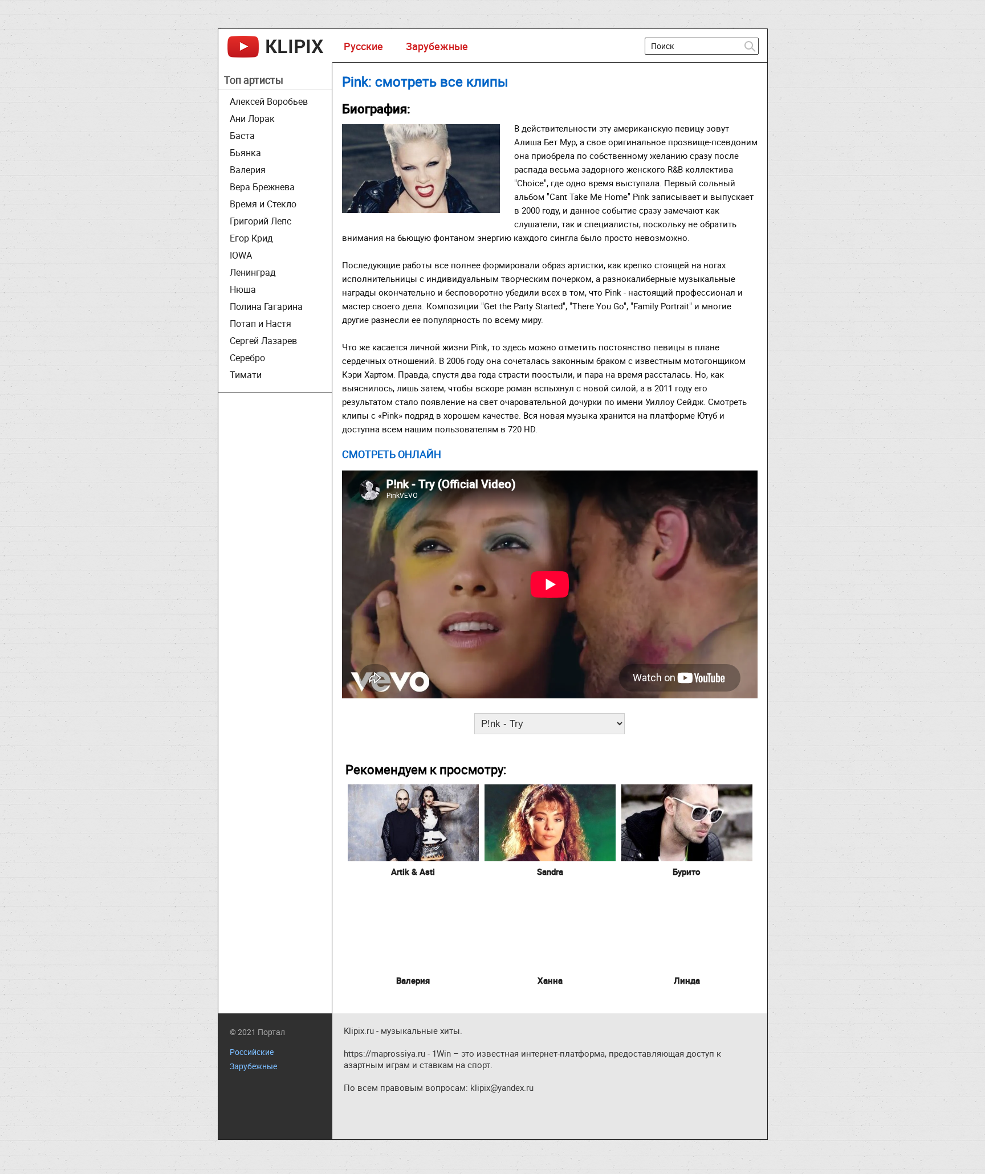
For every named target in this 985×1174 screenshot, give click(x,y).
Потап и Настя (260, 323)
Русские (363, 46)
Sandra (550, 871)
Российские (252, 1051)
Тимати (246, 375)
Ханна (550, 980)
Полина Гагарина (266, 306)
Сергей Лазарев (263, 340)
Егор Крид (251, 238)
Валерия (248, 169)
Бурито (687, 871)
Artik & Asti (413, 871)
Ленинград (253, 272)
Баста (242, 135)
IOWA (241, 255)
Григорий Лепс (260, 221)
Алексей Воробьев (269, 101)
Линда (687, 980)
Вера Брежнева (262, 187)
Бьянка (245, 152)
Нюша (243, 289)
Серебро (247, 357)
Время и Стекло (263, 204)
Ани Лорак (252, 118)
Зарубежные (437, 46)
